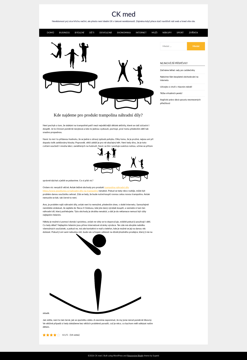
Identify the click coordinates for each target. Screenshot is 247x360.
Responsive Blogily (135, 356)
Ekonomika (124, 33)
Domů (50, 33)
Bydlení (79, 33)
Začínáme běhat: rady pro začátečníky (177, 70)
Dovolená (105, 33)
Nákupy (167, 33)
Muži (154, 33)
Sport (180, 33)
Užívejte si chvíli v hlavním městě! (176, 87)
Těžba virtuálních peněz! (171, 93)
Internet (141, 33)
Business (64, 33)
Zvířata (193, 33)
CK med (124, 14)
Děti (91, 33)
